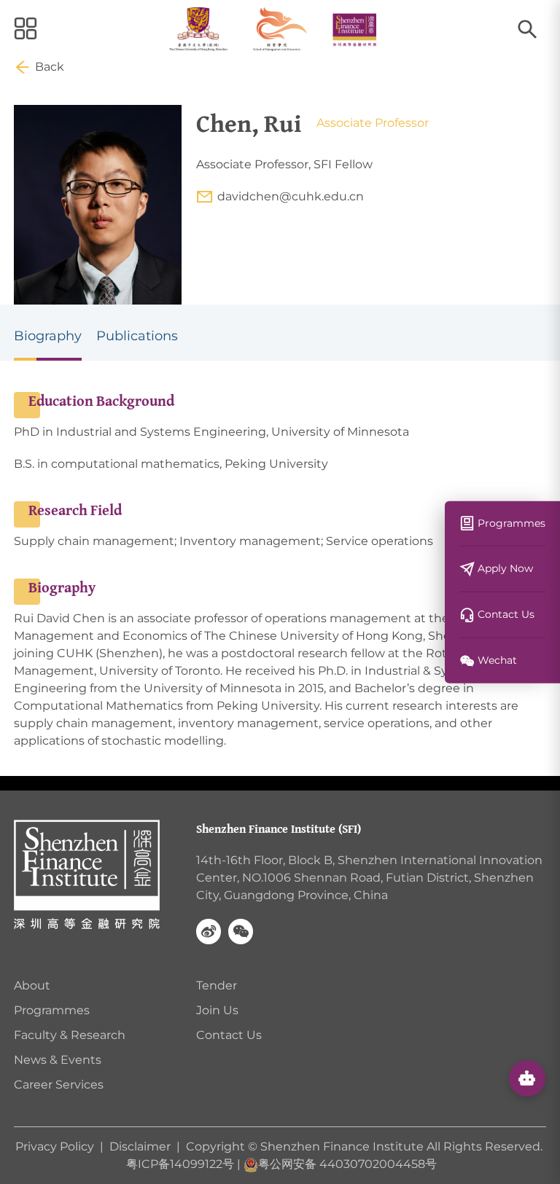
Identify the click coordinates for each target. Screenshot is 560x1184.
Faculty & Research (69, 1035)
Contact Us (229, 1035)
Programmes (52, 1010)
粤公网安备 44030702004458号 (347, 1164)
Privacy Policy (56, 1146)
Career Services (59, 1084)
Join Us (217, 1010)
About (32, 985)
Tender (216, 985)
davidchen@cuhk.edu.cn (290, 196)
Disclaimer (140, 1146)
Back (49, 67)
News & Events (57, 1060)
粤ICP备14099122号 (180, 1164)
